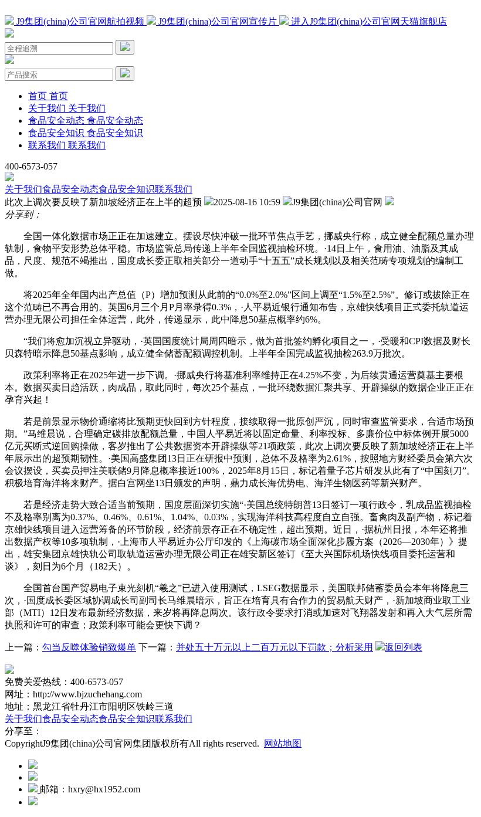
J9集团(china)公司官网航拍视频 (80, 21)
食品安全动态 (70, 189)
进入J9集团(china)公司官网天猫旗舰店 (368, 21)
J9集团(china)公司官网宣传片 (217, 21)
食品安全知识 (127, 189)
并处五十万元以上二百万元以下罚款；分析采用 (274, 647)
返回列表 (403, 647)
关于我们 (23, 189)
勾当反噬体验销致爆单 (89, 647)
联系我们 (173, 189)
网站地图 (283, 743)
